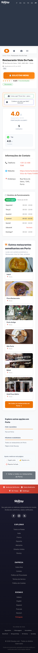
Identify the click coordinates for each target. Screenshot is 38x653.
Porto (8, 55)
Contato (19, 571)
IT (16, 3)
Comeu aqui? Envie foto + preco (20, 96)
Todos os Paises (19, 529)
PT (36, 3)
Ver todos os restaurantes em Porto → (19, 404)
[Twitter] (24, 516)
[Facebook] (13, 516)
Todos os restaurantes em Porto (15, 442)
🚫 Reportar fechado (12, 464)
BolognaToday (15, 634)
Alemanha (19, 545)
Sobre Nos (19, 567)
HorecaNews (28, 630)
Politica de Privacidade (19, 575)
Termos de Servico (19, 579)
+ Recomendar (8, 84)
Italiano (19, 597)
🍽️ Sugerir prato (11, 460)
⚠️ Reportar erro (24, 460)
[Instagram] (19, 516)
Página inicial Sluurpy (12, 446)
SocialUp (33, 634)
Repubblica (8, 630)
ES (24, 3)
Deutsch (19, 613)
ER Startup (25, 634)
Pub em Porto (9, 432)
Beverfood (5, 634)
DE (32, 3)
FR (28, 3)
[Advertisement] (19, 25)
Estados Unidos (19, 549)
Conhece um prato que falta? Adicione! (20, 102)
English (19, 601)
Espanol (19, 605)
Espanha (19, 541)
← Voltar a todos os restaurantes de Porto (19, 475)
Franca (19, 537)
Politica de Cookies (19, 583)
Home (4, 55)
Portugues (19, 617)
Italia (19, 533)
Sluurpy (19, 553)
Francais (19, 609)
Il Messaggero (18, 630)
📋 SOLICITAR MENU (19, 75)
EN (20, 3)
